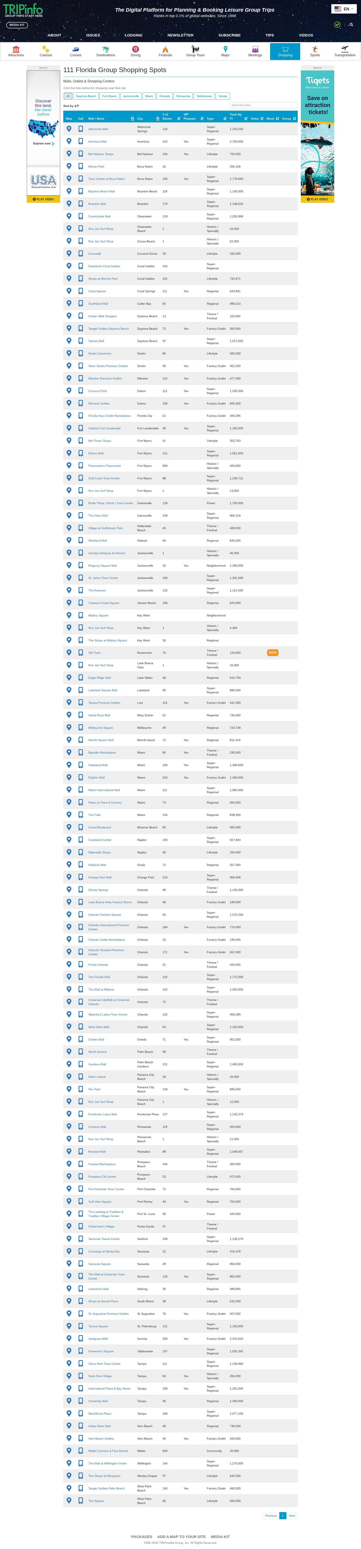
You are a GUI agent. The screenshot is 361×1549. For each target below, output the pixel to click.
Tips (270, 35)
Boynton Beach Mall (101, 191)
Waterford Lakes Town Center (108, 1014)
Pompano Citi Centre (102, 1176)
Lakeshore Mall (98, 1289)
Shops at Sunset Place (103, 1301)
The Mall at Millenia (101, 989)
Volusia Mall (96, 341)
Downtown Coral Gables (104, 266)
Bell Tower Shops (99, 440)
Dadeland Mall (97, 765)
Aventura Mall (97, 141)
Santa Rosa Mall (99, 715)
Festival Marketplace (102, 1164)
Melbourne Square (100, 727)
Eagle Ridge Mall (99, 677)
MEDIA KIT (17, 24)
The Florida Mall (99, 977)
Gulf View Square (99, 1201)
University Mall (98, 1401)
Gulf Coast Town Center (104, 478)
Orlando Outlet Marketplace (106, 939)
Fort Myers (109, 96)
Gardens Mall (97, 1064)
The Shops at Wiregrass (104, 1476)
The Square (96, 1501)
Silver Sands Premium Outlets (108, 366)
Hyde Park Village (100, 1376)
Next (292, 1515)
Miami (149, 96)
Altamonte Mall (98, 129)
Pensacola (183, 96)
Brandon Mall (97, 203)
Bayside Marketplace (102, 752)
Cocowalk (94, 253)
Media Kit (220, 1537)
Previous (271, 1515)
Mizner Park (96, 166)
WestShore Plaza (99, 1413)
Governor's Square (100, 1351)
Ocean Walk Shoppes (102, 316)
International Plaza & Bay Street (109, 1388)
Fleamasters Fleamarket (104, 465)
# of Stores (167, 116)
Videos (306, 35)
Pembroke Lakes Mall (102, 1114)
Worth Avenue (97, 1051)
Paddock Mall (97, 865)
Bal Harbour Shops (100, 154)
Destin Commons (99, 353)
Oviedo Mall (96, 1039)
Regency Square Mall (102, 565)
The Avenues (97, 590)
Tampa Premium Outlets (104, 702)
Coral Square (97, 291)
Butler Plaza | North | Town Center (110, 503)
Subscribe (230, 35)
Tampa (222, 96)
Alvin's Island (97, 1076)
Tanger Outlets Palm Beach (106, 1488)
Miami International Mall (104, 790)
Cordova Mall (97, 1126)
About (54, 35)
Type (210, 118)
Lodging (133, 35)
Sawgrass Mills (98, 1338)
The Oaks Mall (98, 515)
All (68, 96)
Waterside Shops (99, 852)
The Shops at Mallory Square (107, 640)
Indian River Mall (99, 1426)
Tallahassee (204, 96)
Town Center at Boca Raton (106, 178)
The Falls (94, 814)
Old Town (94, 652)
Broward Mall (97, 1151)
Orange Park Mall (100, 877)
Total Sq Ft (236, 116)
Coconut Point (97, 391)
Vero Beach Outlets (101, 1438)
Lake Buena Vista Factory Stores (110, 902)
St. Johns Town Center (103, 578)
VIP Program (190, 116)
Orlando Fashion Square (104, 914)
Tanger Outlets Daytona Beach (108, 328)
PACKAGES (141, 1537)
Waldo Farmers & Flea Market (108, 1451)
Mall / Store (96, 118)
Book (270, 118)
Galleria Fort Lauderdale (104, 428)
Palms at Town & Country (105, 802)
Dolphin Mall (96, 777)
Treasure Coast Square (103, 603)
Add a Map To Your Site (181, 1537)
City (140, 118)
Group (286, 118)
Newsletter (180, 35)
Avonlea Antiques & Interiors (107, 553)
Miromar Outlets (99, 403)
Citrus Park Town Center (104, 1363)
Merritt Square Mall (101, 740)
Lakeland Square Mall (102, 690)
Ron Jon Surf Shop (100, 228)
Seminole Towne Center (104, 1239)
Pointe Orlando (98, 964)
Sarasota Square (99, 1264)
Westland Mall (97, 540)
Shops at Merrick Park (103, 278)
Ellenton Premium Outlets (105, 378)
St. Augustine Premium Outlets (108, 1313)
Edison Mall (96, 453)
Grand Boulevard (99, 827)
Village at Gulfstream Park (105, 528)
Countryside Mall (99, 216)
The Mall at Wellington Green (107, 1463)
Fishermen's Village (101, 1226)
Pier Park (94, 1089)
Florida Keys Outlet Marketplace (109, 415)
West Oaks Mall (98, 1027)
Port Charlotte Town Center (106, 1189)
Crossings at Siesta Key (104, 1251)
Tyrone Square (98, 1326)
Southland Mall (98, 303)
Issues (93, 35)
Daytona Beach (86, 96)
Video (255, 118)
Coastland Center (100, 839)
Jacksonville (131, 96)
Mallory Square (98, 615)
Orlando (164, 96)
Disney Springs (98, 890)
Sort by (68, 106)
